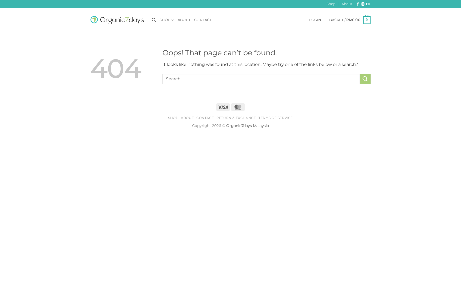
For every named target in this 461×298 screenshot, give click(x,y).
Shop (331, 4)
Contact (203, 20)
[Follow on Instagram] (362, 4)
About (346, 4)
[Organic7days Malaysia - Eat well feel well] (117, 20)
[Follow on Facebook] (357, 4)
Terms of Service (276, 118)
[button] (315, 20)
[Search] (154, 20)
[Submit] (365, 79)
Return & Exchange (236, 118)
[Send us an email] (367, 4)
